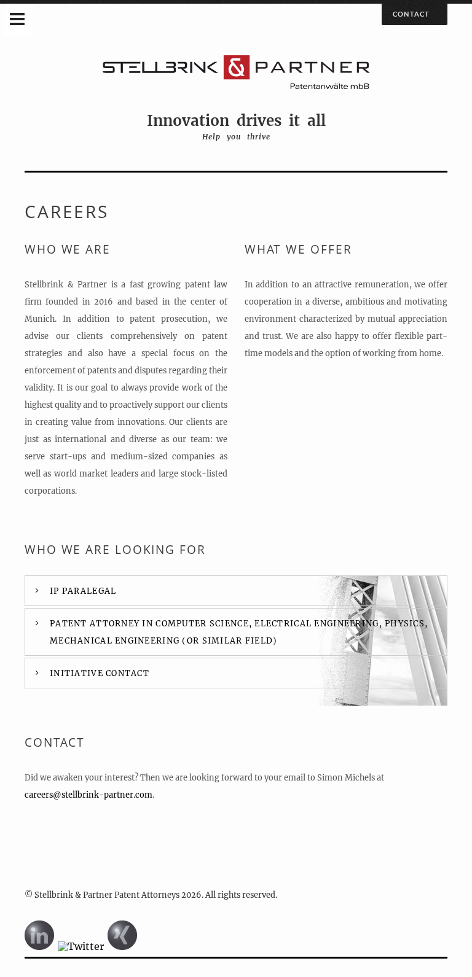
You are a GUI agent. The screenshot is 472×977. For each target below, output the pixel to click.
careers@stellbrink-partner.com (88, 795)
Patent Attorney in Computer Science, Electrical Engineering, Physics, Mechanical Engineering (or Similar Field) (239, 631)
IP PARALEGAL (83, 591)
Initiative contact (99, 673)
